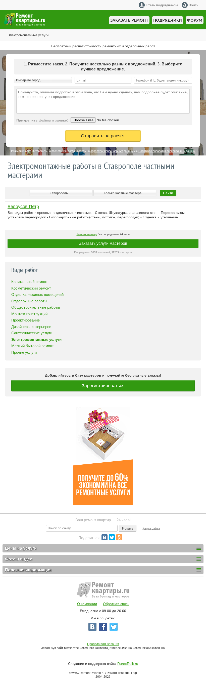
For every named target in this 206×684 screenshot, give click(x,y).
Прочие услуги (24, 352)
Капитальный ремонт (29, 281)
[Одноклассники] (119, 537)
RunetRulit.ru (127, 664)
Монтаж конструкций (29, 314)
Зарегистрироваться (103, 385)
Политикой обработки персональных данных (166, 150)
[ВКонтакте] (104, 537)
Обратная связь (116, 604)
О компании (87, 604)
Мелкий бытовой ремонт (32, 346)
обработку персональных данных (111, 150)
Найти (168, 193)
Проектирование (25, 320)
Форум (194, 20)
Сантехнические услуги (31, 333)
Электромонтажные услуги (28, 35)
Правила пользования (103, 644)
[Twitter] (112, 537)
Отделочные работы (29, 301)
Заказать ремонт (129, 20)
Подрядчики (167, 20)
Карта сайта (151, 528)
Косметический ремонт (31, 288)
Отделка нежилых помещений (37, 294)
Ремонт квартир (87, 234)
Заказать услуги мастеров (103, 243)
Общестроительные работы (35, 307)
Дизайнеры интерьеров (31, 327)
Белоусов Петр (23, 206)
